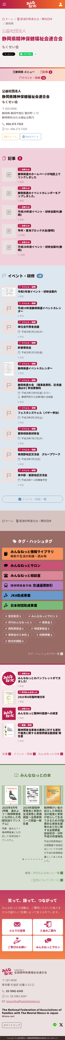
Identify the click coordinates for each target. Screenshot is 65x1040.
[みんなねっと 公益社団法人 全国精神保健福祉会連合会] (31, 4)
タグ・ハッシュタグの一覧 (44, 654)
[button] (23, 859)
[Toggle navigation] (4, 4)
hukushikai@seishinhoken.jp (23, 1001)
